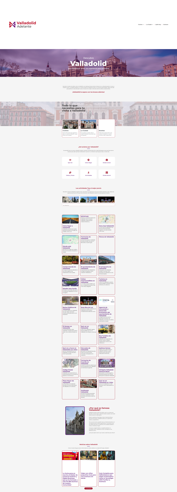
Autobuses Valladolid (85, 391)
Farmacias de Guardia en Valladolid (86, 361)
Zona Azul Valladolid (106, 226)
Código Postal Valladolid (68, 370)
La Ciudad (149, 24)
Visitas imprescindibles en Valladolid (88, 280)
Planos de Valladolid (106, 237)
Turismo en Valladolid (103, 280)
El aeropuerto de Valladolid (105, 267)
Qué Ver (70, 162)
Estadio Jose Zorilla (70, 288)
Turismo (140, 24)
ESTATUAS (84, 216)
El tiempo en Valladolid (67, 327)
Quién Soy (158, 24)
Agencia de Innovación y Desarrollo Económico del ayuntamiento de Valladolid (105, 312)
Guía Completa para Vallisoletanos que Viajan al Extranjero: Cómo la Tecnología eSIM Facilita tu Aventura (106, 477)
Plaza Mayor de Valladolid (68, 381)
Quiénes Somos (104, 348)
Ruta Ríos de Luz (87, 307)
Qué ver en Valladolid (85, 327)
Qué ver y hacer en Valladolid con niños (70, 349)
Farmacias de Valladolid (86, 237)
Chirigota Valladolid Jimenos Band (106, 370)
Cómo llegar (88, 162)
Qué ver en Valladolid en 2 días (106, 381)
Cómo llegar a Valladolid (68, 226)
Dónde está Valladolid (67, 247)
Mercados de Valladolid (85, 349)
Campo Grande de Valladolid (69, 267)
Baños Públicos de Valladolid (69, 308)
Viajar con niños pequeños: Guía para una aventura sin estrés (88, 475)
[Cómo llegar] (88, 160)
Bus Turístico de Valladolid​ (105, 336)
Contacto (165, 24)
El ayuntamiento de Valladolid (88, 267)
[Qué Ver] (70, 160)
